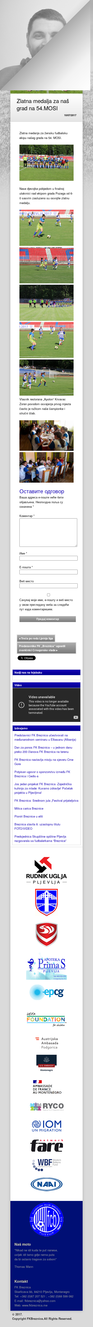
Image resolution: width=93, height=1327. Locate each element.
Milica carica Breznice (28, 808)
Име (23, 553)
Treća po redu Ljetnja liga (36, 638)
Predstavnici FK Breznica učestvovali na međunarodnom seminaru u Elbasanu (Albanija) (45, 737)
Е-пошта (26, 567)
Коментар (27, 516)
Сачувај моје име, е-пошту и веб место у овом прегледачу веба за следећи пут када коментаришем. (46, 604)
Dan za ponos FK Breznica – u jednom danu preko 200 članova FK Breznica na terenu (43, 749)
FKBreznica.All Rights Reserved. (49, 1318)
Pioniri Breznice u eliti (28, 816)
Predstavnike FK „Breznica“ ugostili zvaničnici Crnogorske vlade (42, 648)
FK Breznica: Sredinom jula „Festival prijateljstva (46, 800)
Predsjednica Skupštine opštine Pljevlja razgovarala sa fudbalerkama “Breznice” (40, 838)
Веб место (26, 581)
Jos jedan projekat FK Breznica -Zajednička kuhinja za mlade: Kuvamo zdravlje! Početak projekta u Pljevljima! (43, 788)
